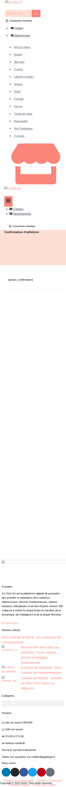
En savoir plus (10, 623)
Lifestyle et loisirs (24, 76)
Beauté (18, 54)
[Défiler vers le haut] (54, 782)
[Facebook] (23, 772)
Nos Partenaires (23, 128)
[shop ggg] (34, 183)
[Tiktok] (50, 772)
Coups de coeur (23, 113)
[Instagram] (15, 772)
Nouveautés (21, 121)
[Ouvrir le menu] (8, 201)
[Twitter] (32, 772)
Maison (18, 84)
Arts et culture (22, 47)
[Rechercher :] (22, 13)
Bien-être (19, 61)
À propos (19, 135)
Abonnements (22, 35)
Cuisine (18, 69)
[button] (33, 703)
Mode (17, 91)
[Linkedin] (6, 772)
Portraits (19, 98)
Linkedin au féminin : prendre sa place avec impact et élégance (41, 683)
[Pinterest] (41, 772)
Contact (18, 28)
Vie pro (18, 106)
